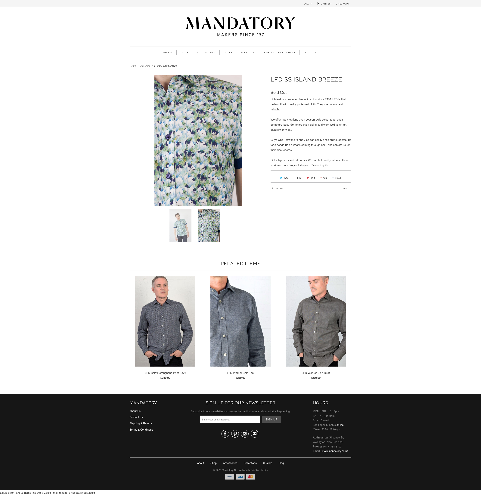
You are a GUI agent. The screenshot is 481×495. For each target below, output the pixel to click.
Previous (279, 188)
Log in (308, 3)
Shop (184, 52)
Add (325, 177)
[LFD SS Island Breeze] (198, 140)
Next (345, 188)
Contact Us (136, 417)
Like (299, 177)
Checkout (342, 3)
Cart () (325, 3)
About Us (135, 411)
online (340, 425)
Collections (250, 463)
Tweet (286, 177)
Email (338, 177)
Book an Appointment (279, 52)
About (168, 52)
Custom (267, 463)
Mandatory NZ (229, 470)
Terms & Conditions (141, 429)
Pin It (312, 177)
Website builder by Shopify (253, 470)
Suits (228, 52)
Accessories (206, 52)
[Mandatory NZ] (240, 27)
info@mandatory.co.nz (334, 451)
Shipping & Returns (141, 423)
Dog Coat (311, 52)
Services (247, 52)
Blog (281, 463)
